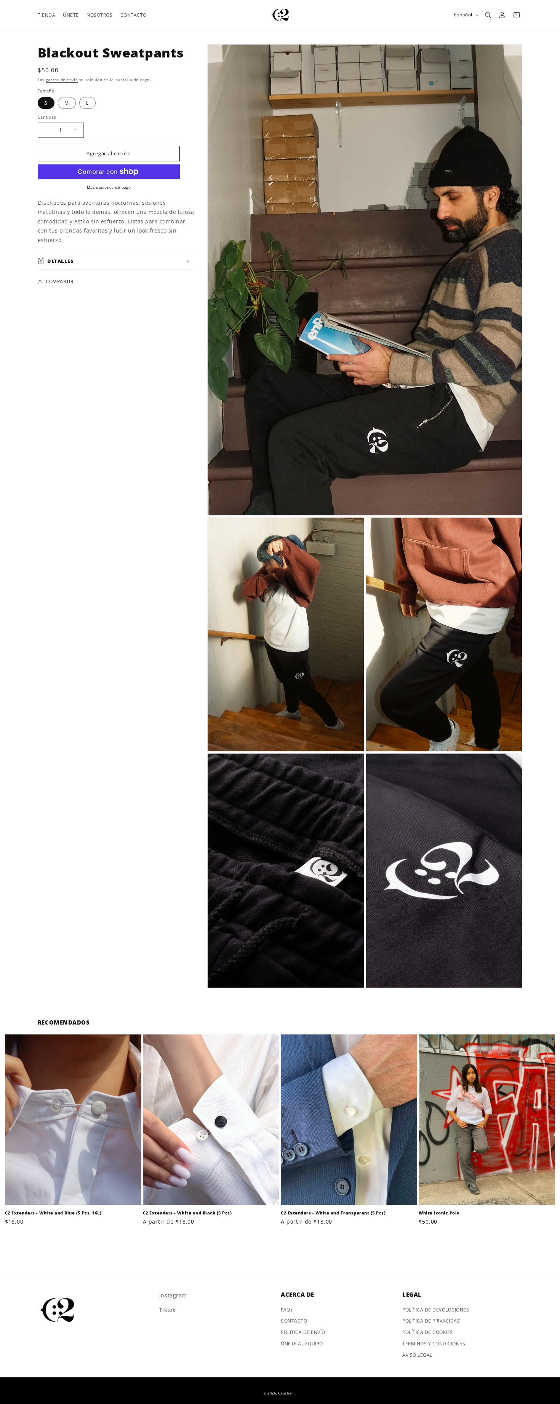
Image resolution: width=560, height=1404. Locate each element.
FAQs (287, 1310)
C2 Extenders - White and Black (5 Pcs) (187, 1213)
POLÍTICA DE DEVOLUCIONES (435, 1310)
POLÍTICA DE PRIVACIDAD (431, 1321)
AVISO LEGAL (417, 1355)
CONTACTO (294, 1321)
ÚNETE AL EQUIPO (302, 1343)
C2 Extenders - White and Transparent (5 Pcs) (333, 1213)
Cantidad (47, 117)
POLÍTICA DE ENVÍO (303, 1332)
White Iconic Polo (439, 1213)
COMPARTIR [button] (59, 281)
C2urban (286, 1393)
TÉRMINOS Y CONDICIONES (433, 1343)
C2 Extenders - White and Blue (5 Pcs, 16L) (53, 1213)
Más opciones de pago (109, 187)
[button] (488, 15)
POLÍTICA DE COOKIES (427, 1332)
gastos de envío (62, 79)
